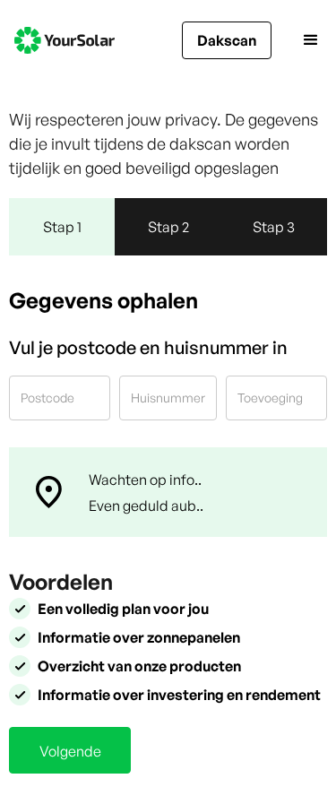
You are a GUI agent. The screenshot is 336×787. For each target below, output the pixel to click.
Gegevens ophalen (103, 300)
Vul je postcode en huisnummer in (148, 347)
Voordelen (61, 581)
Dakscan (226, 40)
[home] (64, 40)
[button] (296, 40)
